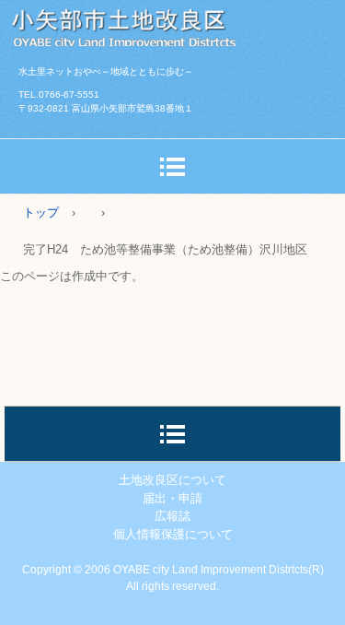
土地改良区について (172, 480)
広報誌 (172, 516)
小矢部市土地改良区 (172, 23)
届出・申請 (172, 498)
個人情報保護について (173, 534)
